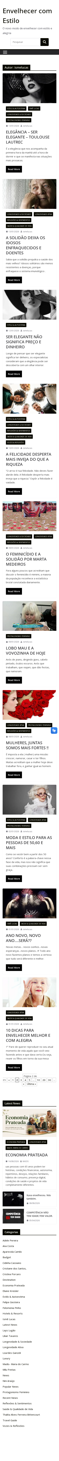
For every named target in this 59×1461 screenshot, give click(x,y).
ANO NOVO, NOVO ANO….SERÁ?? (23, 938)
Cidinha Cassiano (12, 1263)
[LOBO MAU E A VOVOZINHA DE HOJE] (29, 616)
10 (38, 1080)
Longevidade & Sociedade (19, 114)
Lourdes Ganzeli (12, 1352)
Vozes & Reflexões (15, 442)
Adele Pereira (10, 1240)
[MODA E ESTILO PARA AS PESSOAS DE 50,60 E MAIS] (29, 799)
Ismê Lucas (34, 108)
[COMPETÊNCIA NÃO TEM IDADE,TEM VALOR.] (13, 1216)
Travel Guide (10, 1420)
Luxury (6, 1358)
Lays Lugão (9, 1330)
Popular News (11, 1386)
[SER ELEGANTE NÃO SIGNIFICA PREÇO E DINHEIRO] (29, 304)
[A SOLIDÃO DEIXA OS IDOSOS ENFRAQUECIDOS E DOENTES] (29, 194)
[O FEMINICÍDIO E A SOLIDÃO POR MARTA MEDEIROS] (29, 516)
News (6, 1375)
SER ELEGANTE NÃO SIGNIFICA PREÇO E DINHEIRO (24, 341)
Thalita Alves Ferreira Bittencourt (21, 1414)
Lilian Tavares (10, 1336)
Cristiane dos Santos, (14, 1268)
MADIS (26, 1161)
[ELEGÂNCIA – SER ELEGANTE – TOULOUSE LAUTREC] (29, 88)
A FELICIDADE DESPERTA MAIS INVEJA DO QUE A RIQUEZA (28, 459)
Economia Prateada (16, 1142)
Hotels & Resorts (13, 1313)
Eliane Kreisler (11, 1291)
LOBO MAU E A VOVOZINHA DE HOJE (25, 650)
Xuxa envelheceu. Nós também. (39, 1197)
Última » (31, 1083)
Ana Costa (8, 1246)
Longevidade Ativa (43, 214)
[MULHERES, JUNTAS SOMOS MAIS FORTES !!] (29, 705)
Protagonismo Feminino (18, 120)
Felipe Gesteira (11, 1302)
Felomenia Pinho (12, 1307)
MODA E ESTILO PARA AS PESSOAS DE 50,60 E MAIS (29, 842)
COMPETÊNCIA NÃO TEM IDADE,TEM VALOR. (40, 1214)
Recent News (10, 1397)
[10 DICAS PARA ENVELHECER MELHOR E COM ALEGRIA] (29, 992)
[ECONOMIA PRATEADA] (29, 1123)
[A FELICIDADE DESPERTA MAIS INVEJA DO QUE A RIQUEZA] (29, 398)
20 (43, 1080)
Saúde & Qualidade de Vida (19, 226)
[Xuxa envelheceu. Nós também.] (13, 1199)
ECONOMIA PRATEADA (27, 1154)
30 (49, 1080)
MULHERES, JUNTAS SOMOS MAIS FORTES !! (27, 745)
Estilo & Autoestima (16, 108)
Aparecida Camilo (12, 1251)
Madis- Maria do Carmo (17, 1148)
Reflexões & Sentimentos (18, 220)
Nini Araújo (9, 1380)
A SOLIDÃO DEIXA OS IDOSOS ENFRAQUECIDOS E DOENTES (25, 245)
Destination (9, 1279)
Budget (7, 1257)
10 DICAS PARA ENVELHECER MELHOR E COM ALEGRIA (28, 1035)
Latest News (10, 1324)
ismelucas (27, 125)
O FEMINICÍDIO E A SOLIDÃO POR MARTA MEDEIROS (26, 559)
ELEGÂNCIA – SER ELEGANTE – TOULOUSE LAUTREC (27, 137)
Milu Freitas (9, 1369)
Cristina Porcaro (12, 1274)
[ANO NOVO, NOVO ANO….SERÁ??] (29, 903)
